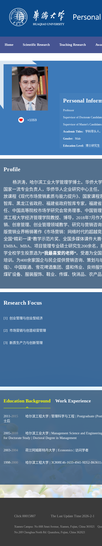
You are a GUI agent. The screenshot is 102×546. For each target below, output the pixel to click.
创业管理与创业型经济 (26, 318)
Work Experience (73, 400)
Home (9, 45)
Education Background (27, 400)
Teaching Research (72, 45)
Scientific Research (36, 45)
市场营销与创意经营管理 (27, 330)
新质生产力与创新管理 (26, 343)
